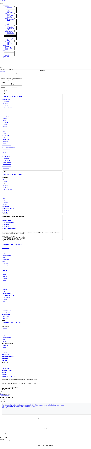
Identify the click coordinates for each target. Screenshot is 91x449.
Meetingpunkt (6, 206)
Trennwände (5, 299)
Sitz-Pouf (4, 143)
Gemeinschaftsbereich (8, 208)
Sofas (4, 137)
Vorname (12, 83)
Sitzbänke (5, 131)
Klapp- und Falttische (9, 410)
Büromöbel (4, 410)
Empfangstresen (6, 145)
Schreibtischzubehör (10, 12)
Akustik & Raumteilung (8, 147)
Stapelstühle (5, 278)
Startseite (1, 394)
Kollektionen (5, 362)
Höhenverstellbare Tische (7, 107)
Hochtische (5, 109)
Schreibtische (6, 99)
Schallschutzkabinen (6, 149)
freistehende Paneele (6, 154)
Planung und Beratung (6, 56)
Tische (6, 13)
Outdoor (4, 212)
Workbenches (5, 105)
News (3, 57)
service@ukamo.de (3, 442)
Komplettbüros (6, 220)
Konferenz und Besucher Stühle (10, 21)
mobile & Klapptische (6, 116)
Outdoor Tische (9, 44)
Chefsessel (5, 126)
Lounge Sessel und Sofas (10, 28)
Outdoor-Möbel (6, 166)
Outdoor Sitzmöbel (6, 168)
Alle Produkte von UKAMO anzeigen (12, 96)
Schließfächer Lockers (7, 164)
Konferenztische (6, 114)
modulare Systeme (6, 139)
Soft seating (5, 135)
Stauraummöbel (6, 156)
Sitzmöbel (5, 122)
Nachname (12, 84)
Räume (4, 50)
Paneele (4, 152)
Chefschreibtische (6, 101)
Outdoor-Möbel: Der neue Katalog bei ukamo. (8, 41)
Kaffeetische (5, 120)
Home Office (5, 210)
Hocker (4, 133)
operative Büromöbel (8, 222)
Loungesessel (5, 141)
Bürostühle (6, 49)
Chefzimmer (5, 179)
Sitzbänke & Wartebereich (11, 23)
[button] (45, 3)
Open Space (20, 410)
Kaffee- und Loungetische (11, 17)
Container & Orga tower (7, 162)
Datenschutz (4, 433)
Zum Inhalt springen (3, 0)
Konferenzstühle (5, 276)
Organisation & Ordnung (9, 228)
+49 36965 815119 (48, 70)
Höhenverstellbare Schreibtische (9, 10)
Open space (5, 341)
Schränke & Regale (6, 160)
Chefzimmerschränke (6, 158)
